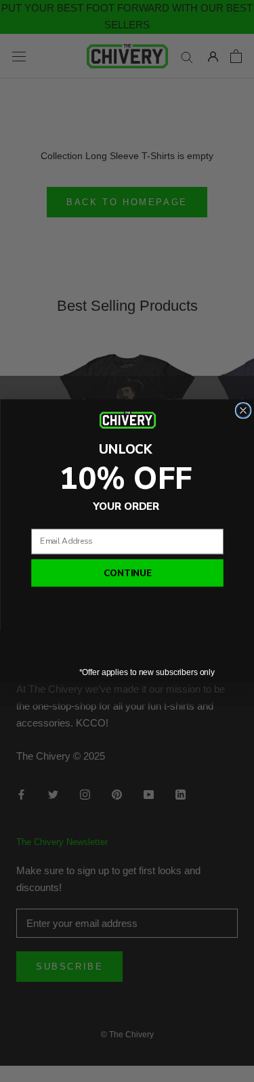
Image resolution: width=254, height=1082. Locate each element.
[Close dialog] (243, 411)
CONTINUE (127, 573)
